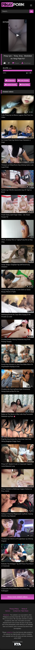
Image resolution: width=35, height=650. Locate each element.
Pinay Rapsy (25, 84)
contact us (9, 632)
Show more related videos (17, 597)
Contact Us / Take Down (20, 611)
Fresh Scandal (24, 80)
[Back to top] (29, 644)
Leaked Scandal (11, 84)
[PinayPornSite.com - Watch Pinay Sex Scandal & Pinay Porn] (14, 5)
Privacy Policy (14, 609)
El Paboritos (11, 80)
